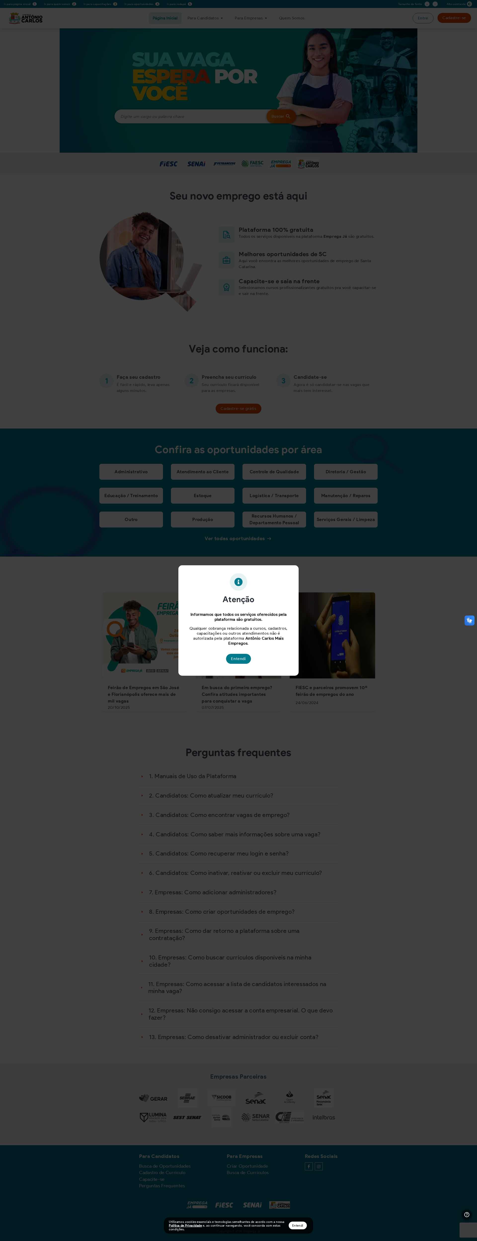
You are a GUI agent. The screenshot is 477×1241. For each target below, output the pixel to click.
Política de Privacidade (185, 1225)
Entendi (297, 1225)
